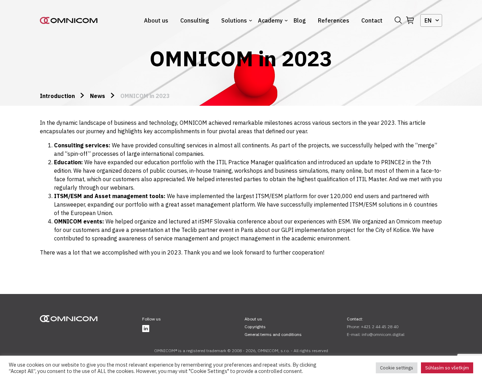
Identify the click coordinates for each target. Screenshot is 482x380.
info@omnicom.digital (383, 334)
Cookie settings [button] (396, 368)
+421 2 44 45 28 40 (379, 326)
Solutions (234, 20)
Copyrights (255, 326)
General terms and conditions (273, 334)
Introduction (57, 95)
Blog (300, 20)
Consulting (194, 20)
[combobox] (431, 20)
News (97, 95)
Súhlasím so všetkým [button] (447, 368)
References (333, 20)
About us (156, 20)
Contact (371, 20)
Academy (270, 20)
